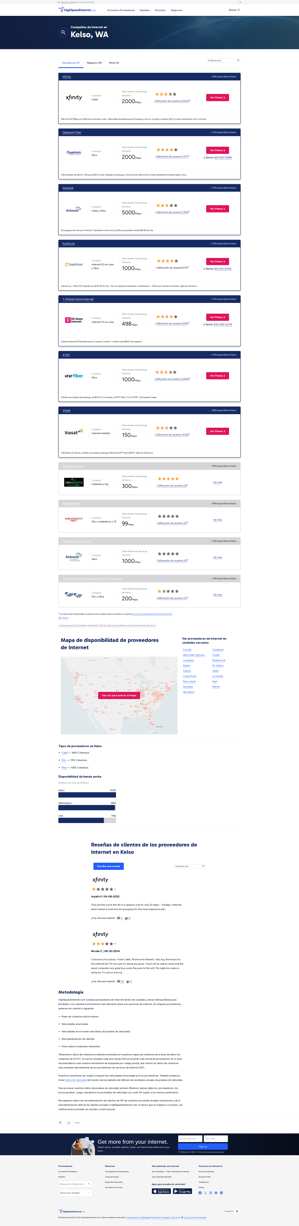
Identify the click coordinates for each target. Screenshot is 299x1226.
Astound (68, 188)
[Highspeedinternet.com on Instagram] (210, 1193)
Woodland (188, 691)
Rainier (186, 665)
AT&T (66, 355)
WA (68, 1122)
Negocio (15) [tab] (94, 62)
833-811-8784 (223, 268)
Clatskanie (218, 649)
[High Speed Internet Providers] (77, 9)
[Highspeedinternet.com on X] (205, 1193)
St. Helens (218, 665)
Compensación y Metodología (138, 1217)
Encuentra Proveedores (121, 10)
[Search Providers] (88, 1184)
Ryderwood (218, 660)
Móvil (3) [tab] (114, 62)
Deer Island (189, 681)
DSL (64, 760)
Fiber (64, 767)
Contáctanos (204, 1182)
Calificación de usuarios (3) (172, 485)
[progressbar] (87, 795)
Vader (215, 670)
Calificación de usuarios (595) (171, 323)
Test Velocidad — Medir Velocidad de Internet (170, 1171)
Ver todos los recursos (114, 1187)
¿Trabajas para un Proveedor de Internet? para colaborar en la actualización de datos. (107, 625)
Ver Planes (214, 97)
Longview (188, 660)
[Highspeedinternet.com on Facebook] (200, 1193)
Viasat (66, 410)
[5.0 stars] (174, 94)
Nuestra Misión (205, 1177)
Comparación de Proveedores (117, 1171)
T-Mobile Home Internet (78, 299)
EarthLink (69, 243)
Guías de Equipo (112, 1177)
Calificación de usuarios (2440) (171, 100)
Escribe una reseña (108, 866)
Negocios (176, 10)
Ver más (217, 482)
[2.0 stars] (161, 94)
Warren (216, 686)
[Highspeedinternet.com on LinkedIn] (221, 1193)
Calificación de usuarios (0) (172, 523)
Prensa (201, 1187)
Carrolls (187, 649)
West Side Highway (193, 654)
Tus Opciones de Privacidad (195, 1217)
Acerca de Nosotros (206, 1171)
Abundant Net (71, 503)
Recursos (160, 10)
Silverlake (188, 686)
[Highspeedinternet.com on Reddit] (216, 1193)
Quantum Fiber (72, 132)
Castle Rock (189, 676)
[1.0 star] (157, 94)
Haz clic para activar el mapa (119, 695)
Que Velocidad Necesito (161, 1177)
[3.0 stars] (166, 94)
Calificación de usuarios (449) (172, 434)
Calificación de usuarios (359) (171, 212)
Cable (65, 752)
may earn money (68, 2)
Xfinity (67, 76)
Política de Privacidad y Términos (165, 1217)
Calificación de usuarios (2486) (171, 378)
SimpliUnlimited (73, 466)
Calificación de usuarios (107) (172, 156)
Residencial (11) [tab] (71, 62)
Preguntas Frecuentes (114, 1182)
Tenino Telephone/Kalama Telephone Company (93, 578)
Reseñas (145, 10)
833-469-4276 (223, 324)
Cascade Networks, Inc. (77, 541)
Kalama (187, 670)
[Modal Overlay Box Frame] (149, 1144)
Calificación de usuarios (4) (172, 598)
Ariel (214, 681)
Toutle (215, 654)
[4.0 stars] (170, 94)
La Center (217, 676)
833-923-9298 (223, 157)
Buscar (233, 9)
